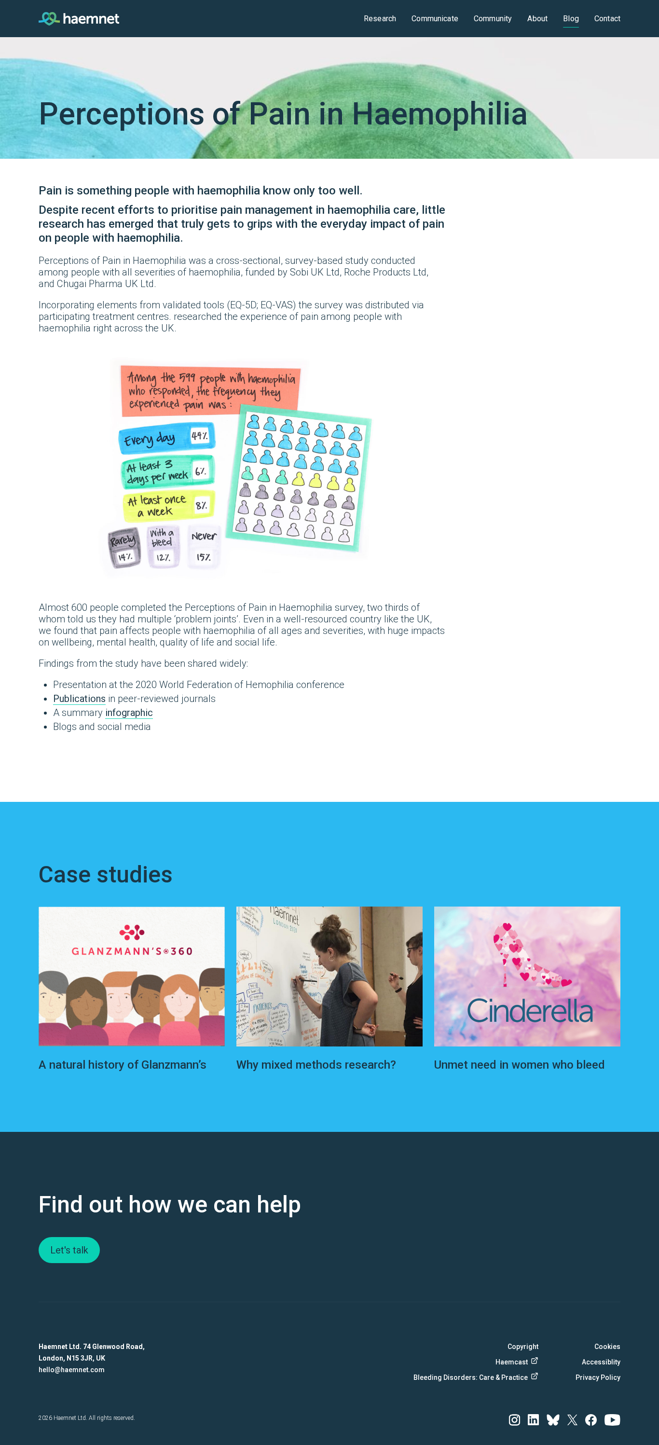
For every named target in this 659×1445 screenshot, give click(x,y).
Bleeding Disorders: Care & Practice (475, 1377)
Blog (571, 18)
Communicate (435, 18)
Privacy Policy (598, 1377)
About (537, 18)
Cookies (607, 1346)
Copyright (523, 1346)
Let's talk (69, 1250)
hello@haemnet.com (72, 1370)
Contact (607, 18)
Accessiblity (601, 1362)
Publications (79, 698)
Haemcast (511, 1362)
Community (493, 18)
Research (380, 18)
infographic (129, 712)
